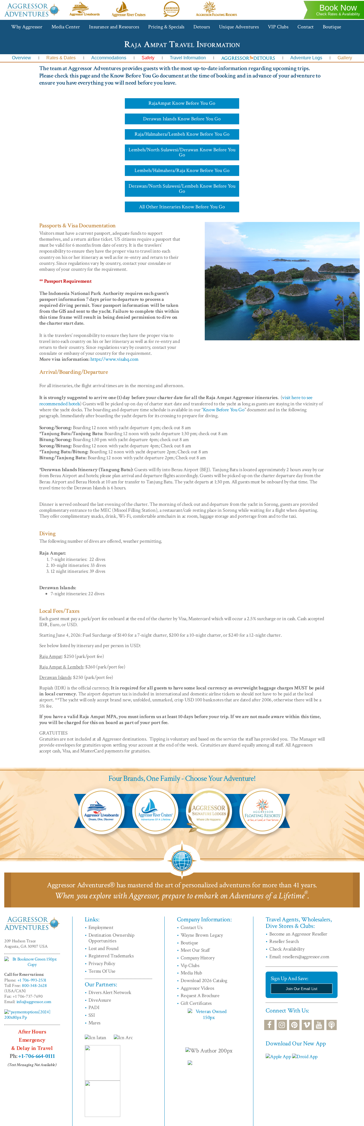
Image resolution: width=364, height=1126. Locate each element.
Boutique (332, 27)
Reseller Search (284, 941)
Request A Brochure (200, 995)
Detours (201, 27)
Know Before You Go (224, 409)
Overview (21, 57)
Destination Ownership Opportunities (111, 938)
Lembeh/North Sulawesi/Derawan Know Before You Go (182, 152)
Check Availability (286, 949)
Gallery (345, 57)
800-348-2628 (34, 986)
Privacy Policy (101, 963)
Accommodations (108, 57)
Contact (305, 27)
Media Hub (191, 973)
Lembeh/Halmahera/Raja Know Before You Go (182, 170)
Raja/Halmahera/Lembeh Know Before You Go (182, 134)
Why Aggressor (26, 27)
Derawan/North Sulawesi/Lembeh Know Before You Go (182, 188)
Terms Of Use (101, 971)
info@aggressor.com (33, 1002)
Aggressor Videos (197, 988)
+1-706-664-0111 (36, 1056)
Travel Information (188, 57)
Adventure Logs (306, 57)
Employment (100, 927)
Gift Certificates (196, 1003)
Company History (198, 958)
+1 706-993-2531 (31, 980)
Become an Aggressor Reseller (298, 934)
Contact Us (191, 927)
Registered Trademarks (111, 956)
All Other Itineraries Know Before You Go (182, 207)
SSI (91, 1015)
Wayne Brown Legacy (202, 935)
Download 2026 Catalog (204, 980)
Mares (94, 1023)
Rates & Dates (61, 57)
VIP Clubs (278, 27)
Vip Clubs (190, 965)
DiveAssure (99, 1000)
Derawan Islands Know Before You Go (182, 119)
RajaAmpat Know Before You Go (181, 103)
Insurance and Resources (114, 27)
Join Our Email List (301, 989)
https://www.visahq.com (114, 359)
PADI (94, 1007)
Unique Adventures (239, 27)
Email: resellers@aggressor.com (299, 956)
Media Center (65, 27)
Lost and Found (103, 948)
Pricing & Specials (166, 27)
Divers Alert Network (110, 992)
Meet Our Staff (195, 950)
